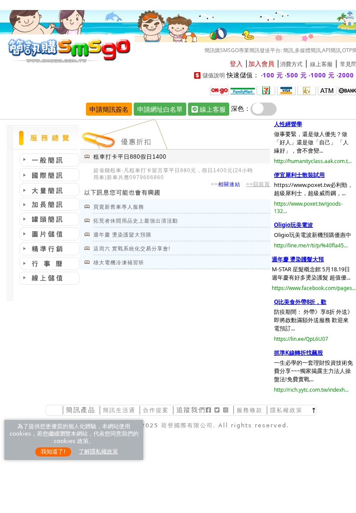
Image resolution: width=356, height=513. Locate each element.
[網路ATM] (327, 90)
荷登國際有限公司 (187, 425)
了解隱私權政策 (98, 451)
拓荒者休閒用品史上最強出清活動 (135, 221)
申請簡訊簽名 (109, 109)
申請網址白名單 (160, 109)
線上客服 (321, 64)
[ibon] (266, 90)
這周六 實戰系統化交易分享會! (131, 249)
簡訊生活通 (119, 410)
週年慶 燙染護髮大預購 (122, 235)
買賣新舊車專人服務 (118, 207)
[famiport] (243, 90)
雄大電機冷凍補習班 (118, 263)
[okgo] (219, 90)
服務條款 (250, 410)
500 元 (297, 75)
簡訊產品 (81, 409)
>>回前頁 (258, 184)
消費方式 (291, 64)
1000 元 (322, 75)
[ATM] (306, 90)
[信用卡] (286, 90)
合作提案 (156, 410)
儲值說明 (213, 75)
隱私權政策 (286, 410)
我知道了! (53, 451)
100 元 (273, 75)
